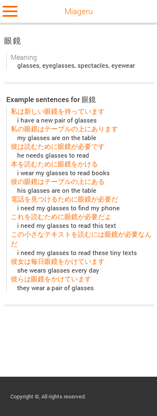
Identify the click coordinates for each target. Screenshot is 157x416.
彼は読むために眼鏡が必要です (58, 146)
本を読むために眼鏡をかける (54, 163)
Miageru (78, 11)
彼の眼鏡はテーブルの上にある (58, 181)
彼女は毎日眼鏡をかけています (58, 261)
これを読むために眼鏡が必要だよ (61, 216)
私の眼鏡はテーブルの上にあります (64, 128)
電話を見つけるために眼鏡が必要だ (64, 198)
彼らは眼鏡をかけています (51, 278)
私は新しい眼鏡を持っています (58, 111)
